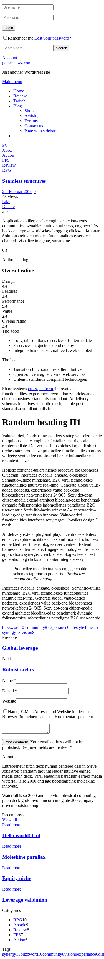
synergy (11, 632)
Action (19, 939)
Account (9, 57)
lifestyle (78, 627)
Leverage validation (24, 900)
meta (92, 627)
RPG (17, 919)
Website (9, 701)
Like (6, 201)
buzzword (13, 627)
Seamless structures (24, 181)
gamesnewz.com (16, 62)
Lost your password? (52, 38)
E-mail (9, 690)
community (36, 627)
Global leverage (20, 648)
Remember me (20, 38)
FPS (17, 934)
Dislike (8, 206)
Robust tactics (18, 669)
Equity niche (16, 878)
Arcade (19, 924)
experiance (58, 627)
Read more (11, 824)
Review (20, 929)
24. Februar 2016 (17, 191)
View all (9, 819)
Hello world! (21, 835)
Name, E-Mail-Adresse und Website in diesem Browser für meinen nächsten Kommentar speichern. (48, 714)
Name (9, 680)
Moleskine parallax (24, 857)
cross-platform (40, 388)
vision (28, 632)
